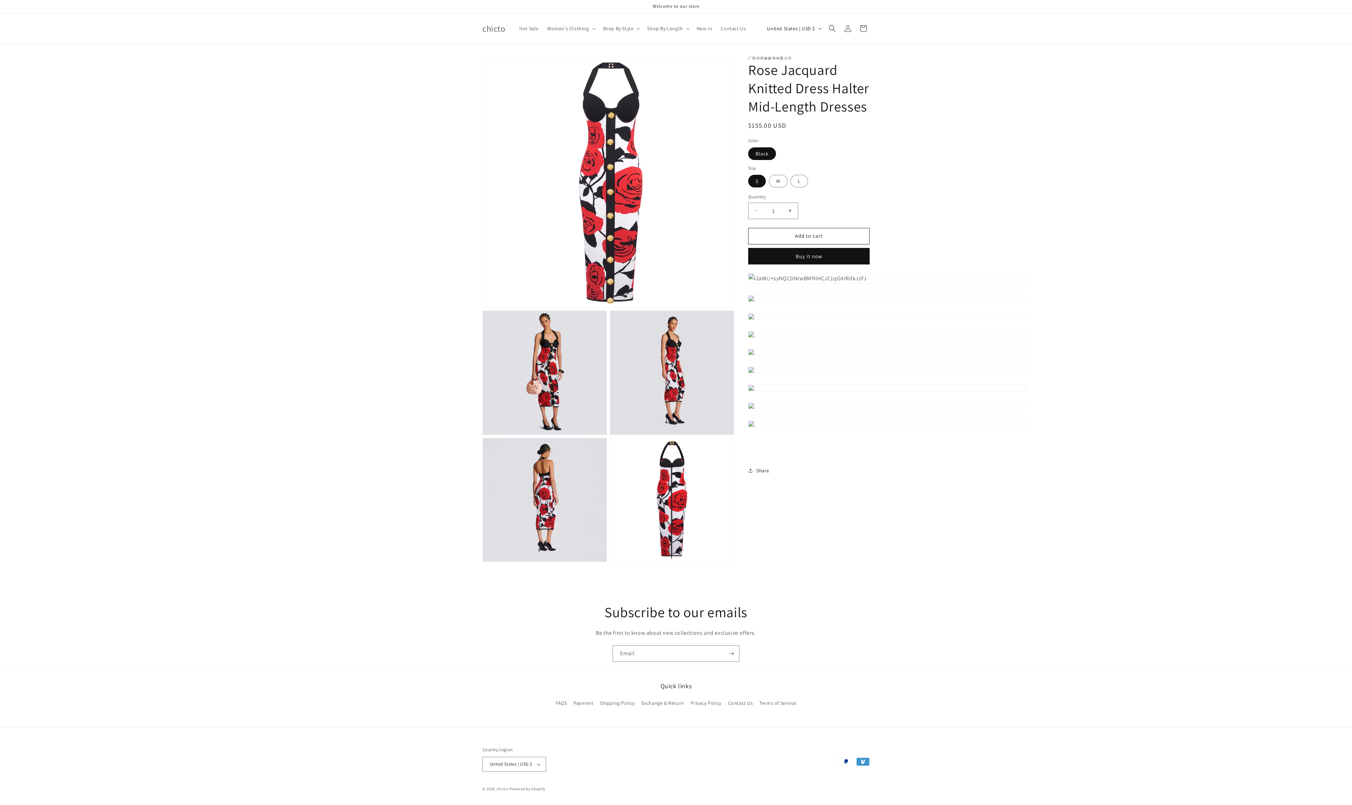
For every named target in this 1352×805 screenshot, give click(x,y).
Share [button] (762, 470)
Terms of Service (777, 703)
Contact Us (740, 703)
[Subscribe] (731, 653)
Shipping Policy (617, 703)
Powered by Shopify (527, 788)
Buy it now (809, 256)
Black (762, 154)
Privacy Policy (706, 703)
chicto (502, 788)
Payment (583, 703)
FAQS (561, 703)
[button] (571, 28)
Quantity (757, 197)
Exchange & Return (662, 703)
